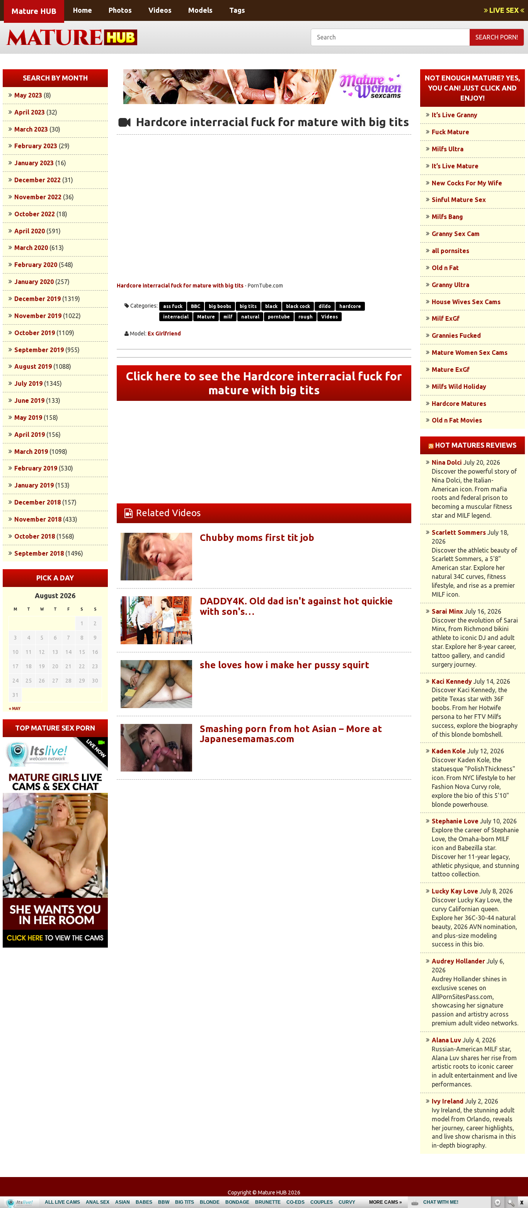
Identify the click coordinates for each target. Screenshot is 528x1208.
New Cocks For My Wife (467, 183)
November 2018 (37, 519)
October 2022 (34, 213)
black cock (298, 306)
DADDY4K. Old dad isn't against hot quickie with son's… (296, 606)
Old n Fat (445, 267)
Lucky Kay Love (455, 891)
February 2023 (35, 145)
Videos (160, 10)
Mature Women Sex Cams (470, 352)
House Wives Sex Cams (466, 301)
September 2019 (39, 349)
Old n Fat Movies (457, 420)
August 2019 (33, 366)
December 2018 (37, 502)
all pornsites (450, 250)
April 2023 (29, 112)
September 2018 (39, 553)
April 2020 (29, 231)
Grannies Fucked (456, 335)
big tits (248, 306)
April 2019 (29, 434)
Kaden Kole (449, 751)
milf (228, 316)
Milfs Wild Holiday (459, 386)
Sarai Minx (447, 611)
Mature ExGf (451, 369)
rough (305, 316)
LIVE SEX (504, 10)
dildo (325, 306)
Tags (237, 10)
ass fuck (172, 306)
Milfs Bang (447, 216)
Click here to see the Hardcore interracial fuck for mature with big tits (264, 383)
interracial (176, 316)
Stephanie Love (455, 821)
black (271, 306)
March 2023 (31, 129)
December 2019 (37, 298)
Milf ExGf (446, 318)
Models (200, 10)
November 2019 (37, 315)
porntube (279, 316)
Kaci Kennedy (452, 681)
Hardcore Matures (459, 403)
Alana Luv (446, 1040)
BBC (195, 306)
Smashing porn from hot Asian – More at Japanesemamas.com (291, 734)
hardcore (350, 306)
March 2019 (31, 451)
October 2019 (34, 332)
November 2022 (37, 196)
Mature (206, 316)
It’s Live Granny (454, 114)
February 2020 (35, 264)
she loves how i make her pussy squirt (284, 665)
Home (82, 10)
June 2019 (29, 400)
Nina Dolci (447, 462)
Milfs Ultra (447, 148)
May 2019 (28, 417)
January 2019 (34, 485)
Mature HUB (34, 11)
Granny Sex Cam (456, 233)
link (521, 1087)
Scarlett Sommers (459, 532)
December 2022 (37, 179)
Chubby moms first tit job (257, 537)
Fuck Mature (450, 131)
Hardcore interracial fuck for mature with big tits (180, 285)
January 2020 (34, 281)
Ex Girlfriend (164, 333)
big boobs (220, 306)
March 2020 (31, 247)
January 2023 (34, 162)
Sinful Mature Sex (459, 199)
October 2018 (34, 536)
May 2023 (28, 95)
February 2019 (35, 468)
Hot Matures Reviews (475, 445)
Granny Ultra (450, 284)
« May (14, 709)
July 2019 (28, 383)
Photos (120, 10)
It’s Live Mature (455, 166)
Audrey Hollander (458, 961)
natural (250, 316)
